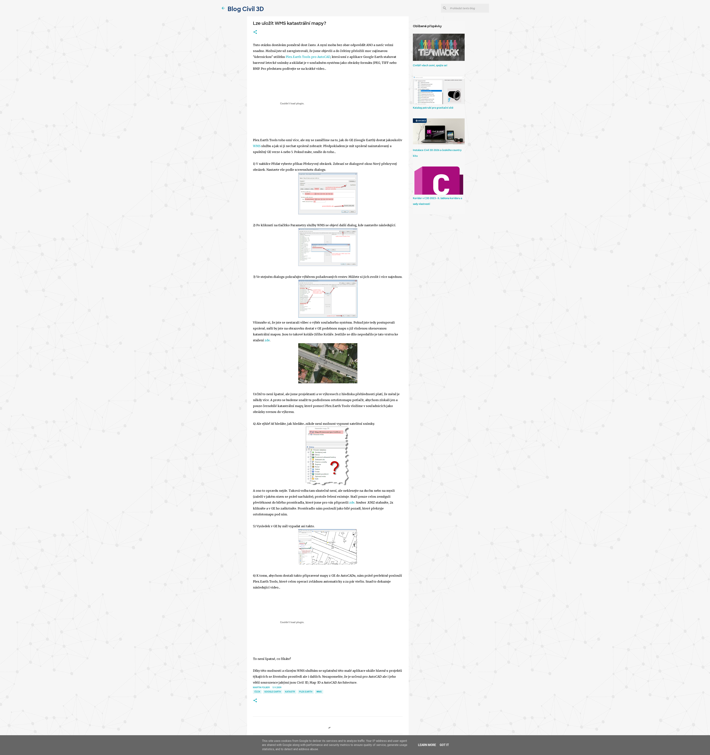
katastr (290, 691)
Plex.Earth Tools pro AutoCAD (308, 57)
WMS (257, 146)
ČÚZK (257, 691)
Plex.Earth (305, 691)
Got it (444, 745)
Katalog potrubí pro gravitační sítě (433, 107)
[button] (255, 32)
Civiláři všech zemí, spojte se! (430, 65)
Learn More (427, 745)
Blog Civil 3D (246, 9)
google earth (272, 691)
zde (267, 340)
